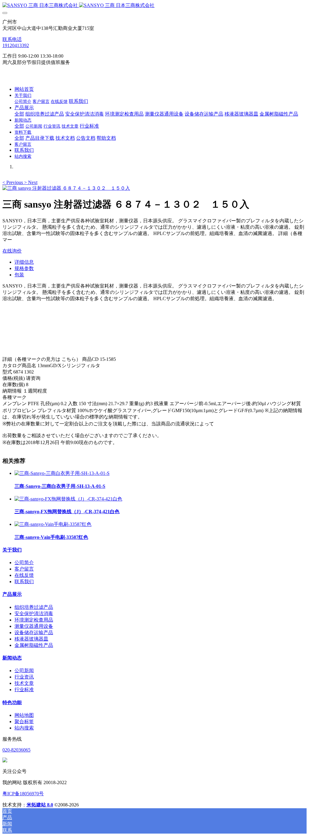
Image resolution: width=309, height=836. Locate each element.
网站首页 (24, 89)
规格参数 (24, 268)
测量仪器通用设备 (33, 626)
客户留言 (24, 568)
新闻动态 (12, 657)
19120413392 (15, 45)
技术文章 (24, 683)
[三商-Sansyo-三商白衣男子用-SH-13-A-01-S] (62, 473)
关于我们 (12, 549)
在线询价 (12, 250)
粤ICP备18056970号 (23, 793)
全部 (19, 113)
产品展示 (12, 594)
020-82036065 (16, 749)
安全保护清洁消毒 (33, 613)
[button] (13, 182)
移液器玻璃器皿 (31, 638)
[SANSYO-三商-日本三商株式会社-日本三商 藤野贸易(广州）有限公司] (154, 5)
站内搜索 (24, 727)
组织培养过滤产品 (33, 607)
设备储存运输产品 (33, 632)
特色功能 (12, 702)
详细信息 (24, 262)
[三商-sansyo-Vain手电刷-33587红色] (52, 524)
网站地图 (24, 715)
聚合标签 (24, 721)
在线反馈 (24, 575)
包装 (19, 274)
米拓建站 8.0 (40, 804)
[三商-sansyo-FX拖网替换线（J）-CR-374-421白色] (68, 498)
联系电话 (12, 39)
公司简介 (24, 562)
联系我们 (24, 581)
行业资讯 (24, 676)
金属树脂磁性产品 (33, 645)
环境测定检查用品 (33, 619)
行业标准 (24, 689)
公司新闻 (24, 670)
